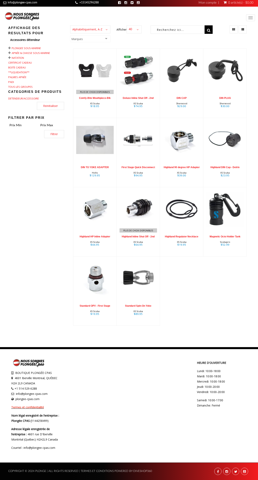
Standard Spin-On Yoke (138, 305)
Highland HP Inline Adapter (95, 236)
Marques (77, 39)
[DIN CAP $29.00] (182, 83)
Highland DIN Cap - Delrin (224, 167)
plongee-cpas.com (28, 399)
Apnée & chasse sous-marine (31, 53)
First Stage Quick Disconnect (138, 167)
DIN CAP (182, 98)
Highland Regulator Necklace (181, 236)
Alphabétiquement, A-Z (87, 29)
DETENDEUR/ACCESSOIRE (23, 98)
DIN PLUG (225, 98)
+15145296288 (89, 2)
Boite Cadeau (17, 67)
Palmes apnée (17, 77)
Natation (18, 58)
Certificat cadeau (20, 62)
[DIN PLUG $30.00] (225, 83)
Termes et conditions (97, 471)
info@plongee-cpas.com (22, 2)
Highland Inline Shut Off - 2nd (138, 236)
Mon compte (207, 2)
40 (130, 29)
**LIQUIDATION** (18, 72)
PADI (11, 82)
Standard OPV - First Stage (95, 305)
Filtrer (54, 134)
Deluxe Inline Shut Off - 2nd (138, 98)
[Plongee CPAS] (22, 16)
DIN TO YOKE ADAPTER (95, 167)
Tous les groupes (20, 87)
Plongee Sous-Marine (26, 48)
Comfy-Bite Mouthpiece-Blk (95, 98)
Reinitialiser (50, 106)
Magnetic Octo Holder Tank (225, 236)
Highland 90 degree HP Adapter (182, 167)
